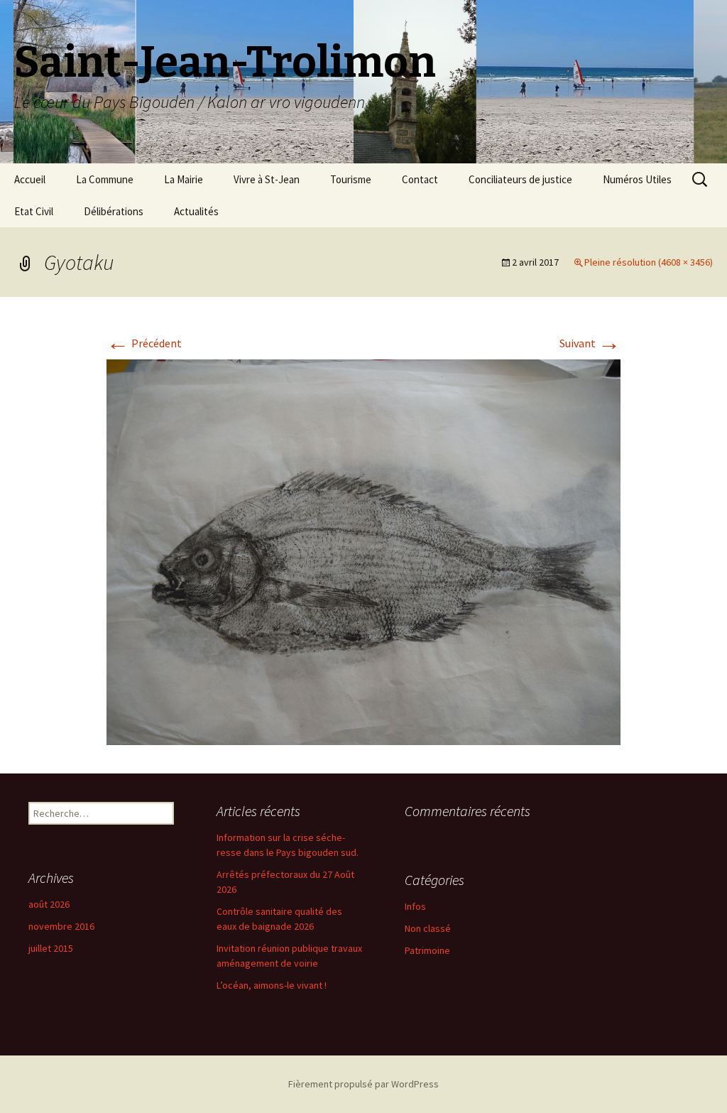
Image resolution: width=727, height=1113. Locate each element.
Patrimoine (427, 950)
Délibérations (113, 211)
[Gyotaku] (363, 550)
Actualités (196, 211)
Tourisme (350, 179)
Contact (420, 179)
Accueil (29, 179)
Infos (415, 906)
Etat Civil (33, 211)
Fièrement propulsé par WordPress (363, 1083)
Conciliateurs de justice (520, 179)
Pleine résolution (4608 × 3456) (648, 262)
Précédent (144, 343)
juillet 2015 (50, 948)
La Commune (104, 179)
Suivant (590, 343)
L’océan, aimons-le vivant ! (272, 985)
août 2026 (49, 904)
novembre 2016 (61, 926)
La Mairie (183, 179)
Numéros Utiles (637, 179)
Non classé (428, 928)
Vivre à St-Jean (267, 179)
